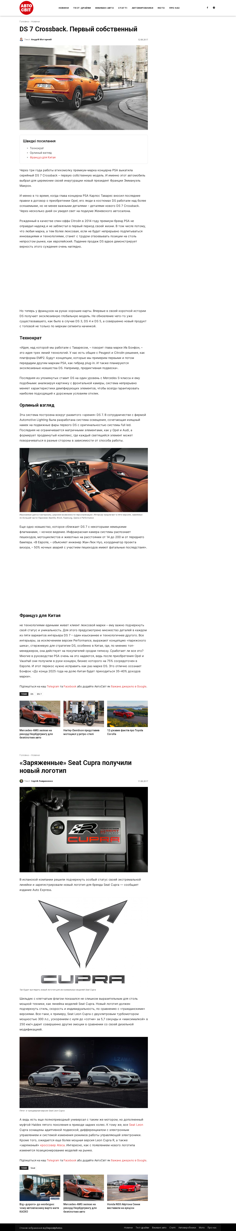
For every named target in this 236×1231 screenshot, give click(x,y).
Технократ (37, 148)
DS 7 (39, 694)
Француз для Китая (42, 157)
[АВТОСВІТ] (26, 8)
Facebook (70, 686)
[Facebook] (207, 8)
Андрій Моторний (41, 39)
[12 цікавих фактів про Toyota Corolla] (127, 714)
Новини (35, 21)
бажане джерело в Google (128, 686)
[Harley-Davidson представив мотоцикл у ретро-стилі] (83, 714)
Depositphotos (54, 1228)
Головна (24, 21)
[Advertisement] (84, 280)
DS (32, 694)
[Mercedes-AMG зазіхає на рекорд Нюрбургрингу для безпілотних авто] (40, 714)
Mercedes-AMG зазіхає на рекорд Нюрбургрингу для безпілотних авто (36, 734)
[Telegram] (214, 8)
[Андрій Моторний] (22, 39)
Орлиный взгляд (41, 152)
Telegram (53, 686)
